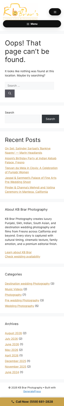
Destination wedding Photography (27, 283)
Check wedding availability (22, 256)
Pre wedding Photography (22, 300)
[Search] (10, 93)
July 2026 (11, 338)
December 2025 (15, 361)
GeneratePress (32, 391)
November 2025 (15, 366)
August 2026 (13, 333)
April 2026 (12, 355)
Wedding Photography (19, 306)
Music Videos (14, 289)
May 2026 (11, 350)
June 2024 (12, 372)
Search (9, 112)
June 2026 (12, 344)
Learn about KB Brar (18, 252)
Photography (13, 294)
